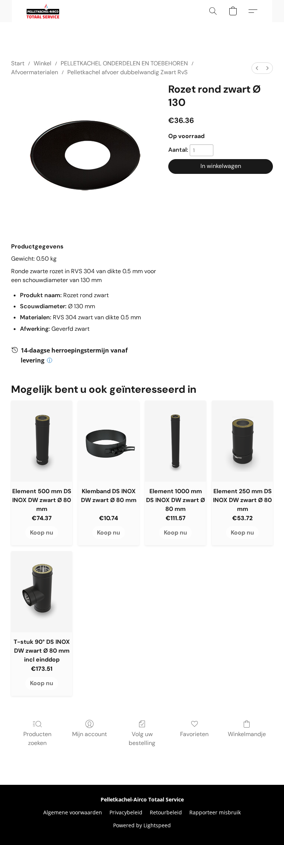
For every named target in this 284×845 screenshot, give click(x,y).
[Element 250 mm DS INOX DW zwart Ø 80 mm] (242, 441)
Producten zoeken (37, 738)
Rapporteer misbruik (215, 812)
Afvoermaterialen (34, 72)
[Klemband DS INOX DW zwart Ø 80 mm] (108, 441)
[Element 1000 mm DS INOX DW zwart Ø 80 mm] (175, 441)
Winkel (42, 63)
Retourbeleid (166, 812)
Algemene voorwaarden (72, 812)
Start (17, 63)
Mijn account (89, 734)
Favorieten (194, 734)
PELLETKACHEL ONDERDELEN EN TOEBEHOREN (124, 63)
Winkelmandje (247, 734)
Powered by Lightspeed (142, 825)
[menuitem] (257, 68)
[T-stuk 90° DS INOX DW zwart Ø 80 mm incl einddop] (41, 591)
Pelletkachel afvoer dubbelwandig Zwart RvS (127, 72)
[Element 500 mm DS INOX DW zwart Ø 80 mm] (41, 441)
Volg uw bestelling (142, 738)
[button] (43, 11)
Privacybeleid (125, 812)
